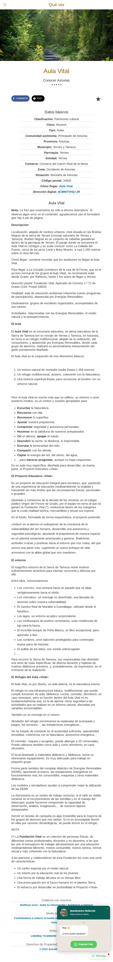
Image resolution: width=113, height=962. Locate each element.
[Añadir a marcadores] (98, 98)
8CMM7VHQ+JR (69, 191)
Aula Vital (66, 186)
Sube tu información (52, 905)
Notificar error (29, 905)
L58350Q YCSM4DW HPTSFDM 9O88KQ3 (56, 935)
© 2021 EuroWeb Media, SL (56, 949)
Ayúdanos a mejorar (80, 905)
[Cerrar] (4, 4)
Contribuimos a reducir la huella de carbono (41, 918)
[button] (107, 908)
